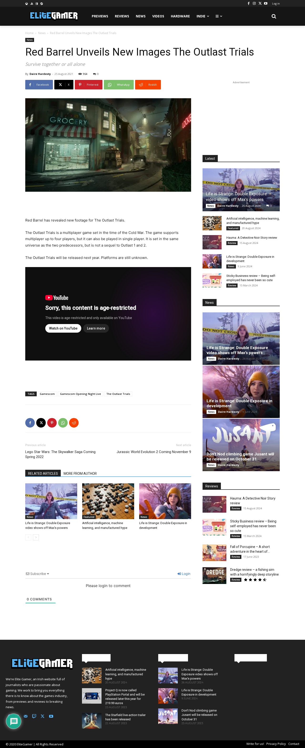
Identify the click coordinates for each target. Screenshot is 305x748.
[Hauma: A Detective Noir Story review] (212, 242)
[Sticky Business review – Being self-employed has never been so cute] (212, 280)
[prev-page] (28, 537)
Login (185, 574)
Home (29, 33)
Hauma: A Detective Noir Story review (251, 237)
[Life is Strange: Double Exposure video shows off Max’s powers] (51, 501)
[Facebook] (248, 3)
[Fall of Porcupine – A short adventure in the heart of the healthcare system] (214, 552)
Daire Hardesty (40, 74)
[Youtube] (265, 3)
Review (232, 243)
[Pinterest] (52, 423)
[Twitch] (34, 717)
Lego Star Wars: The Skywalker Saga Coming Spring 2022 (60, 454)
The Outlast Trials (118, 394)
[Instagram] (254, 3)
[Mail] (26, 717)
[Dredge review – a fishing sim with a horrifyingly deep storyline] (214, 575)
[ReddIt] (74, 423)
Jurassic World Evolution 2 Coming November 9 (154, 452)
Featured (89, 517)
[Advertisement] (108, 205)
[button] (274, 16)
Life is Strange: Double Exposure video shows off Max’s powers (237, 350)
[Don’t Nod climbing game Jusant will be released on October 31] (241, 445)
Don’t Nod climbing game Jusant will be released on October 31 (240, 456)
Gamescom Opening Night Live (80, 394)
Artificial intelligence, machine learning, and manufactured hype (125, 674)
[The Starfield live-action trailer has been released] (92, 720)
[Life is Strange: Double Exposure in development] (165, 501)
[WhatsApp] (63, 423)
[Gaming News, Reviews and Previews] (38, 664)
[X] (260, 3)
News (42, 33)
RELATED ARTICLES (43, 473)
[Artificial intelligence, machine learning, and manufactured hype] (108, 501)
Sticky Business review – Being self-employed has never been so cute (253, 526)
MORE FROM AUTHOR (80, 473)
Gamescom (47, 394)
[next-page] (36, 537)
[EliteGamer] (53, 16)
